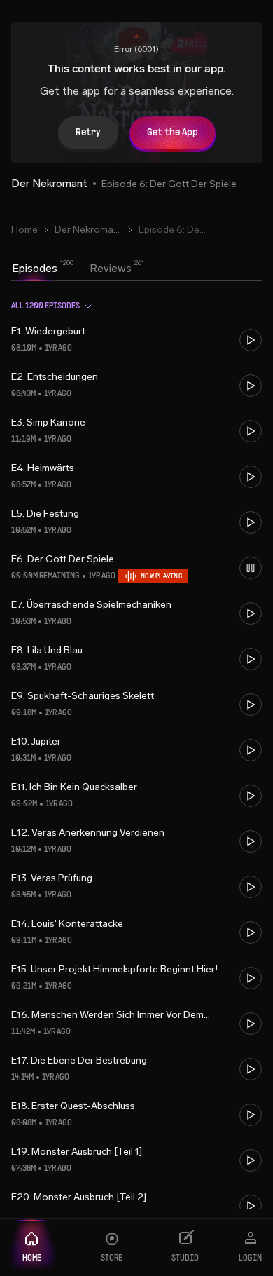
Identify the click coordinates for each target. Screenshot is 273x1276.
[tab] (34, 268)
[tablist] (71, 270)
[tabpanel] (136, 749)
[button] (136, 339)
